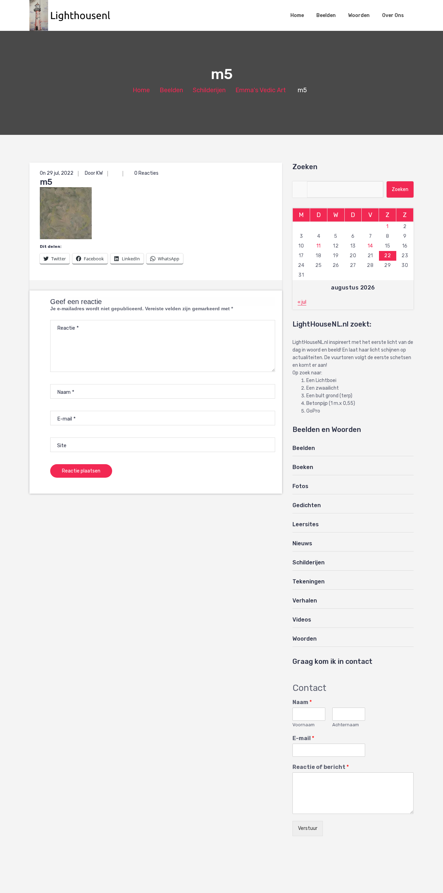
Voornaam (303, 724)
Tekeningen (308, 581)
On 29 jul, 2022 (56, 173)
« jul (302, 302)
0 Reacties (146, 173)
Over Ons (393, 15)
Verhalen (304, 600)
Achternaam (345, 724)
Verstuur (307, 828)
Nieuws (302, 543)
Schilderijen (209, 90)
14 (370, 246)
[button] (73, 15)
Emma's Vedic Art (260, 90)
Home (297, 15)
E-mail (303, 738)
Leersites (305, 524)
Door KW (94, 173)
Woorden (359, 15)
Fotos (300, 486)
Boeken (302, 467)
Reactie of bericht (320, 767)
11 (318, 246)
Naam (302, 702)
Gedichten (306, 505)
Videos (301, 619)
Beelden (326, 15)
